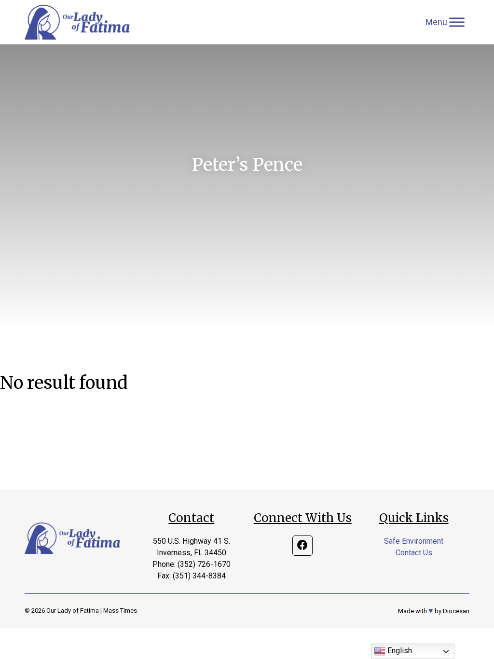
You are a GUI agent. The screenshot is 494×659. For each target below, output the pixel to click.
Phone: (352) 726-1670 (191, 564)
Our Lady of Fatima (72, 610)
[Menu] (457, 22)
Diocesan (456, 611)
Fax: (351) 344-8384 (191, 575)
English (398, 650)
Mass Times (120, 610)
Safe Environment (413, 541)
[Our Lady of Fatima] (77, 22)
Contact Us (414, 552)
